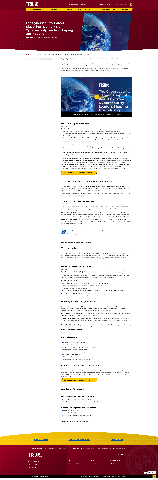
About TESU (32, 54)
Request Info (110, 4)
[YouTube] (122, 454)
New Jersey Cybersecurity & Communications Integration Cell (81, 424)
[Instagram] (128, 454)
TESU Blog (39, 54)
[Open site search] (131, 4)
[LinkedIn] (125, 454)
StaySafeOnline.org (97, 401)
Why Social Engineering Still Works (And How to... (112, 448)
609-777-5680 (32, 467)
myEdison (124, 4)
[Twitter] (118, 454)
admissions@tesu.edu (35, 464)
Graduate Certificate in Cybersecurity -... (55, 448)
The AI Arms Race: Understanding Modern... (82, 448)
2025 (45, 54)
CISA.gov (68, 399)
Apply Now (118, 4)
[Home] (26, 54)
